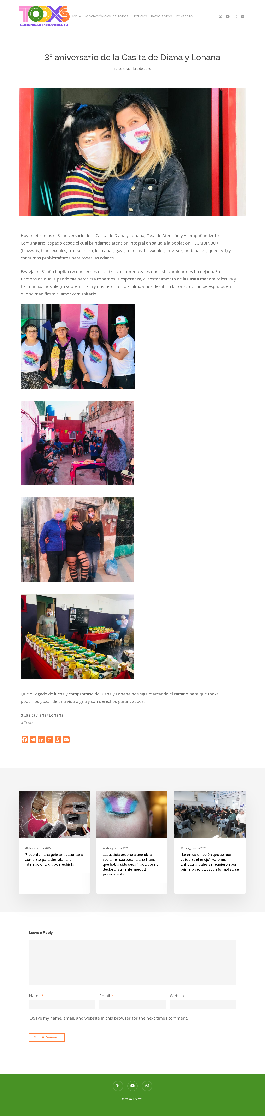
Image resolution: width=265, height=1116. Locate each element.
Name (36, 996)
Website (178, 996)
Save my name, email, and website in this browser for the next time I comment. (110, 1018)
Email (106, 996)
